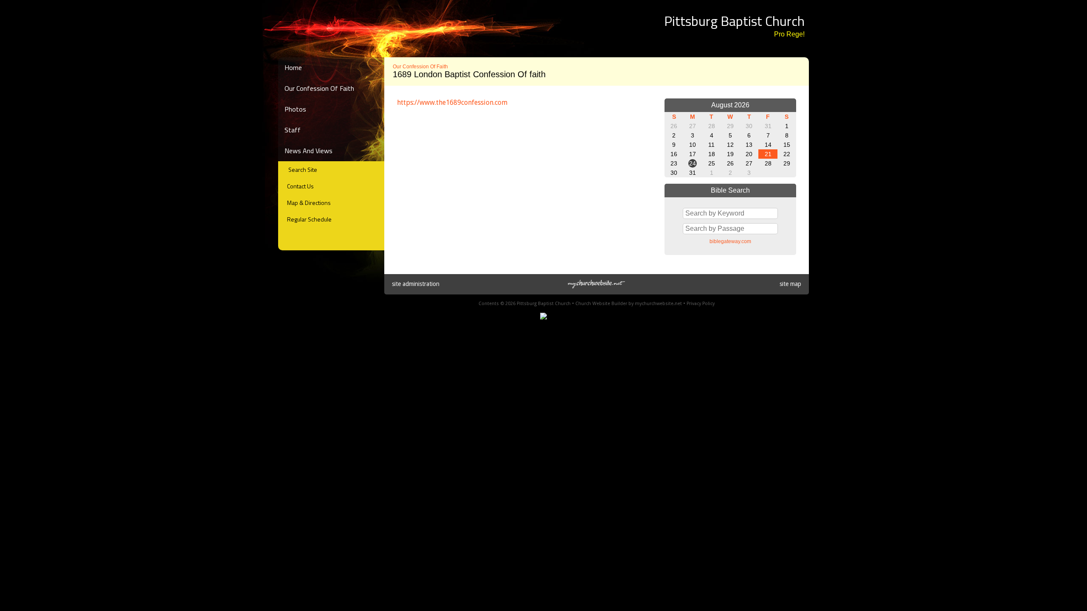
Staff (292, 130)
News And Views (308, 151)
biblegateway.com (730, 241)
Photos (295, 109)
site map (790, 283)
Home (293, 67)
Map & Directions (307, 202)
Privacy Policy (701, 303)
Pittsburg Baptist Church (734, 21)
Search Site (300, 169)
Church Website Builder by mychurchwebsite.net (628, 303)
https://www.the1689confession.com (452, 102)
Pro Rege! (789, 34)
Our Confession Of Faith (319, 88)
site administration (415, 283)
